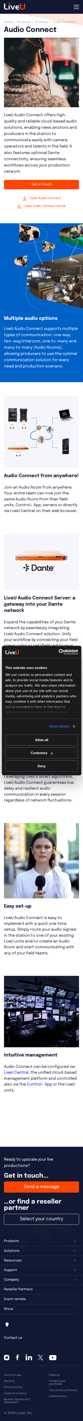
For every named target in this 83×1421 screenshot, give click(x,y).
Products (24, 22)
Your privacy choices (63, 1390)
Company (11, 1280)
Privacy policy (13, 1387)
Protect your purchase (57, 1382)
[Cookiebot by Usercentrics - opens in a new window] (59, 652)
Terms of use (12, 1375)
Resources (12, 1260)
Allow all (41, 740)
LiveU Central (16, 1073)
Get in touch (41, 184)
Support (10, 1270)
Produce (41, 22)
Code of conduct (15, 1393)
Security (9, 1381)
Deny (42, 766)
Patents (54, 1375)
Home (8, 22)
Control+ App (39, 1084)
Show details (59, 726)
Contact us (13, 1338)
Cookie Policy (57, 1396)
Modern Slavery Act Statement (17, 1401)
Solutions (11, 1251)
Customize (39, 753)
